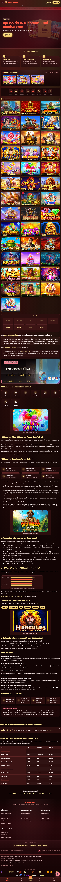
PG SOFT (8, 320)
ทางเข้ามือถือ (39, 860)
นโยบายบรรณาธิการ (5, 818)
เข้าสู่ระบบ (49, 2)
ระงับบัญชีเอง (24, 816)
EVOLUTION (41, 327)
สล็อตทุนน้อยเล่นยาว (6, 837)
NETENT (30, 327)
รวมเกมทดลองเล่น (45, 813)
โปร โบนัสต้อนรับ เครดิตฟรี (11, 858)
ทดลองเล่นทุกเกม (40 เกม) (7, 865)
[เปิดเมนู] (2, 2)
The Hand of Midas (5, 772)
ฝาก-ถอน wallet (32, 860)
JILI (30, 320)
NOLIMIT (8, 327)
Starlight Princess (5, 765)
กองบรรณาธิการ (5, 816)
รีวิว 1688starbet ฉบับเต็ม (45, 794)
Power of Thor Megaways (7, 769)
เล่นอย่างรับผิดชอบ (25, 813)
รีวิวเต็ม (11, 856)
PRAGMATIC (19, 320)
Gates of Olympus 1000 (6, 762)
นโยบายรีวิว (38, 856)
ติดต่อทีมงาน (4, 821)
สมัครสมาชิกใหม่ (20, 596)
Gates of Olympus (45, 818)
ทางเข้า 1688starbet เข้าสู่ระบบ (21, 860)
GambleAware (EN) (26, 821)
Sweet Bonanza (45, 816)
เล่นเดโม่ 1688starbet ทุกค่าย (16, 794)
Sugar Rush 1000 (45, 821)
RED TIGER (19, 327)
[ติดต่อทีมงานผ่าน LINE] (57, 874)
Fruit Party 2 (4, 776)
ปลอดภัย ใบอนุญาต (18, 856)
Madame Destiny (5, 780)
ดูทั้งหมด (57, 99)
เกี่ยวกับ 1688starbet (6, 813)
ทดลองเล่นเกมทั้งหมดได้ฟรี (7, 596)
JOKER (41, 320)
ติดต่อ (24, 862)
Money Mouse (4, 754)
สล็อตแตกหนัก (4, 835)
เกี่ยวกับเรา (25, 856)
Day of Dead (4, 783)
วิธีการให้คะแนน (50, 730)
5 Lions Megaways (5, 758)
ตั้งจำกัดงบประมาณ (25, 818)
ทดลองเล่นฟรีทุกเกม (9, 862)
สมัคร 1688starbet (10, 860)
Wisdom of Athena (5, 751)
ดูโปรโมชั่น (7, 35)
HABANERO (53, 320)
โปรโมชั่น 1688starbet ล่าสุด (31, 794)
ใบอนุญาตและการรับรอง (6, 823)
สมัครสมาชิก (56, 2)
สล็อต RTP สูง (4, 832)
